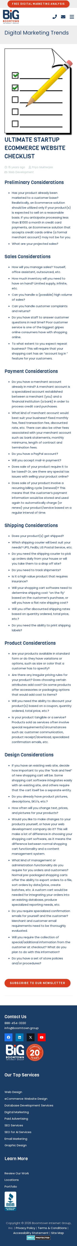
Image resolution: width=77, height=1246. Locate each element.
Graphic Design (16, 1145)
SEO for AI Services (18, 1132)
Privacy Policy (25, 1228)
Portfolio (11, 1186)
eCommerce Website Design (26, 1099)
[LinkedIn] (19, 1037)
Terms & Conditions (52, 1228)
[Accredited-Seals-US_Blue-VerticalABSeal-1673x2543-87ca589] (39, 1201)
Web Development (21, 172)
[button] (71, 17)
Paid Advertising (16, 1119)
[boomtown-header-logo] (11, 17)
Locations (12, 1180)
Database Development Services (29, 1105)
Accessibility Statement (31, 1233)
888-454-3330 (15, 1023)
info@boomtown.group (22, 1028)
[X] (31, 1037)
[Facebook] (8, 1037)
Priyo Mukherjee (42, 167)
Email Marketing (16, 1139)
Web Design (13, 1092)
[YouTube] (42, 1037)
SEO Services (14, 1125)
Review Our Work (17, 1173)
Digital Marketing (17, 1112)
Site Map (57, 1233)
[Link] (55, 17)
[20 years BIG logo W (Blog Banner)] (39, 1052)
